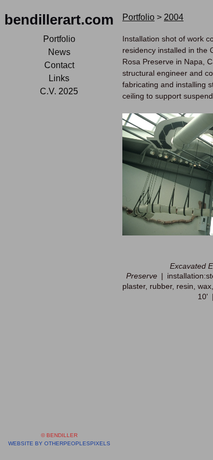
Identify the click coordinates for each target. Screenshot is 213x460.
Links (59, 78)
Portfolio (59, 39)
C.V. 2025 (59, 91)
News (59, 52)
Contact (59, 65)
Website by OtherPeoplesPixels (59, 443)
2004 (174, 17)
